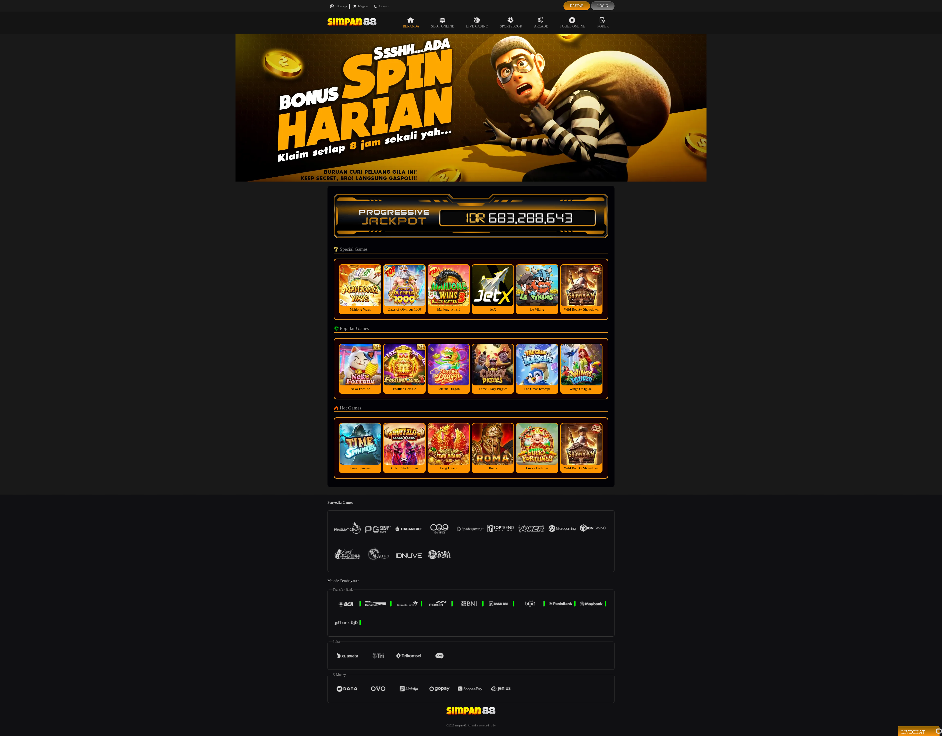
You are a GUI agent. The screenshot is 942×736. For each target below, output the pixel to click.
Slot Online (442, 26)
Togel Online (572, 26)
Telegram (362, 6)
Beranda (411, 26)
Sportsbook (511, 26)
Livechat (384, 6)
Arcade (541, 26)
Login (602, 6)
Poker (603, 26)
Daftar (577, 6)
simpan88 (461, 725)
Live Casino (477, 26)
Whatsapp (341, 6)
